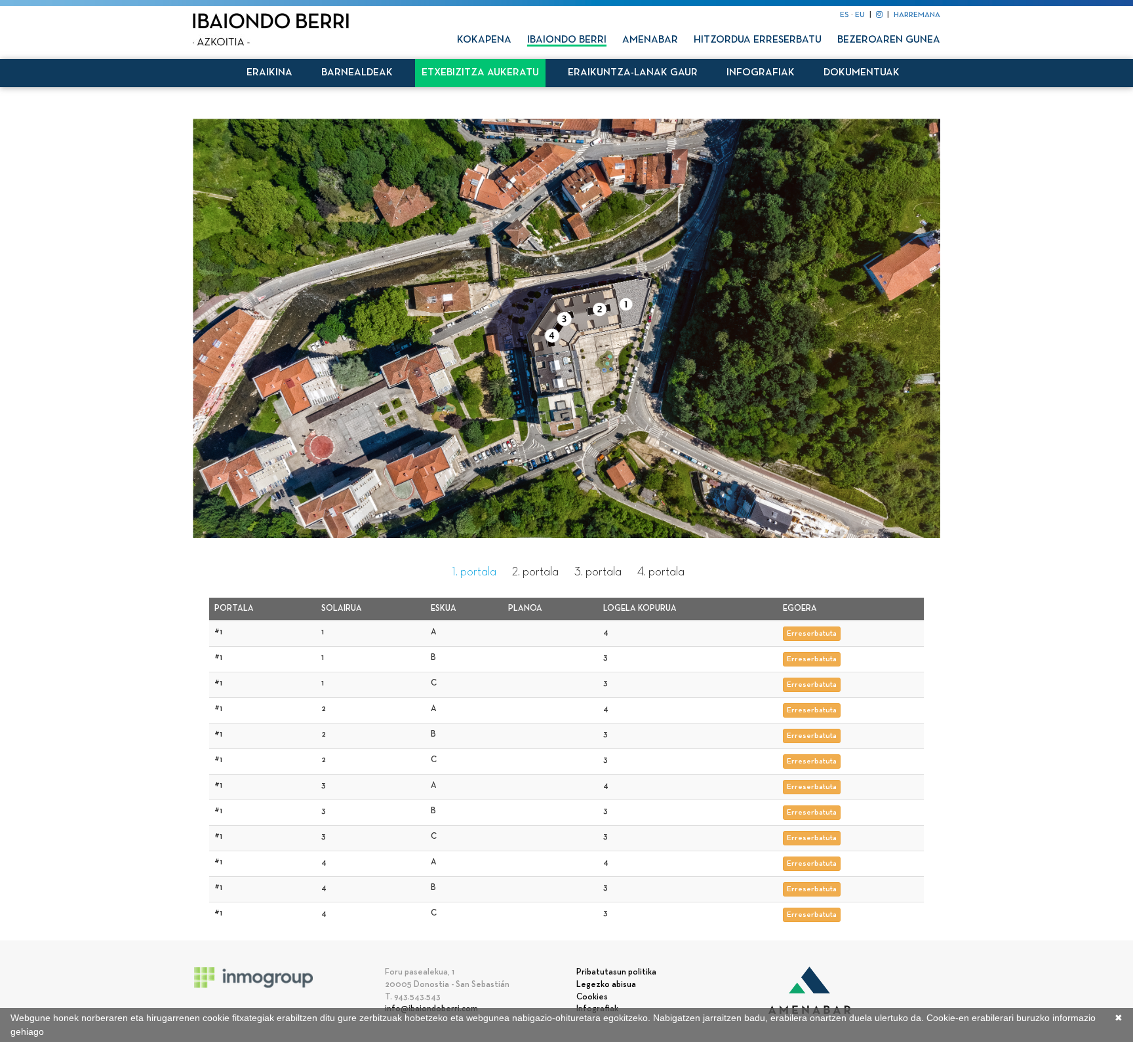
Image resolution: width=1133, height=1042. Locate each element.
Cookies (592, 997)
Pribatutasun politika (616, 972)
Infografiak (760, 72)
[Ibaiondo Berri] (271, 29)
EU (860, 15)
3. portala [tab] (598, 572)
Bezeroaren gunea (888, 40)
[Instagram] (879, 15)
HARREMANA (917, 15)
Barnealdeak (357, 72)
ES (844, 15)
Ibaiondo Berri (566, 40)
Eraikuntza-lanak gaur (633, 72)
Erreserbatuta (812, 633)
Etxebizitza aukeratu (480, 72)
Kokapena (484, 40)
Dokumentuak (862, 72)
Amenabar (650, 40)
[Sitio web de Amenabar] (809, 991)
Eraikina (269, 72)
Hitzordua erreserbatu (758, 40)
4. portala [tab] (661, 572)
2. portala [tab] (535, 572)
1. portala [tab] (474, 572)
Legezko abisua (606, 985)
